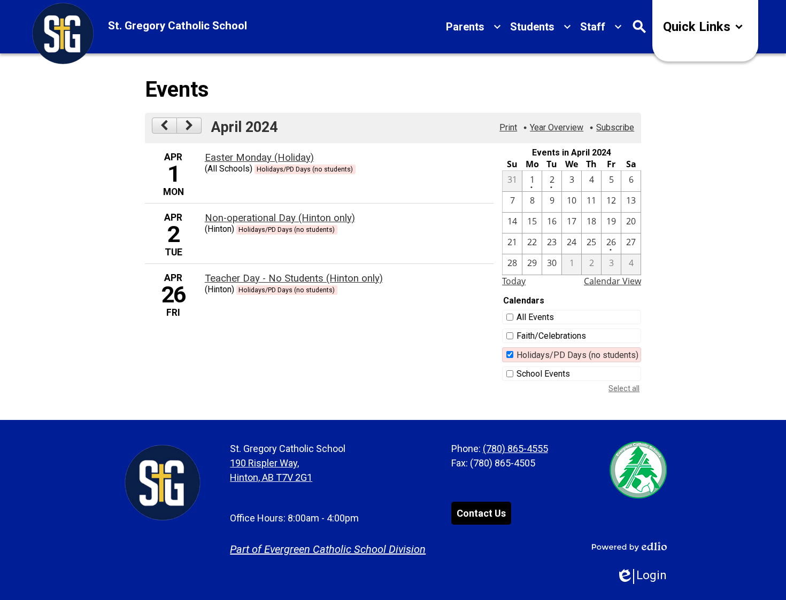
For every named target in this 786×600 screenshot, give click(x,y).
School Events (543, 374)
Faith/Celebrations (551, 336)
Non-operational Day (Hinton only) (280, 218)
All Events (535, 317)
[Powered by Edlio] (629, 546)
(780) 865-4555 (515, 448)
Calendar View (612, 281)
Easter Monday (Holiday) (259, 157)
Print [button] (508, 127)
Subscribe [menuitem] (615, 127)
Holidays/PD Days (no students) (577, 355)
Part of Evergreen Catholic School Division (328, 549)
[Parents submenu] (474, 26)
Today (514, 281)
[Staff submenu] (601, 26)
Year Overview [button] (556, 127)
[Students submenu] (541, 26)
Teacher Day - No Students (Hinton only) (294, 278)
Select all (623, 388)
